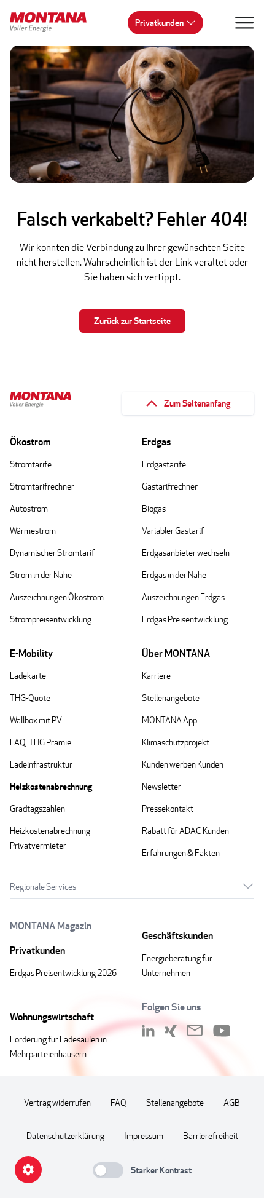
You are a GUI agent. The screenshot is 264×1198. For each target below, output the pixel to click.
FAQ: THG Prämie (40, 742)
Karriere (156, 675)
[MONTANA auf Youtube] (222, 1031)
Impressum (143, 1135)
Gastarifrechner (170, 486)
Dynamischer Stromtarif (52, 552)
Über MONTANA (176, 653)
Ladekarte (28, 675)
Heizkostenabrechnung (51, 786)
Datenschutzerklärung (65, 1135)
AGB (231, 1102)
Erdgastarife (164, 464)
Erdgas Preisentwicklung (185, 619)
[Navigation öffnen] (244, 23)
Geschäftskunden (177, 935)
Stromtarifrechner (42, 486)
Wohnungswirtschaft (52, 1016)
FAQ (118, 1102)
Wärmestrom (33, 530)
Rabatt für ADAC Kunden (185, 830)
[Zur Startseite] (53, 24)
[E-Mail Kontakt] (195, 1031)
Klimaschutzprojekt (175, 742)
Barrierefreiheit (210, 1135)
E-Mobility (31, 653)
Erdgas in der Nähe (174, 575)
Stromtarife (31, 464)
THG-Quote (30, 698)
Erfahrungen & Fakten (181, 853)
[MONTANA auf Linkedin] (148, 1031)
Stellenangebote (171, 698)
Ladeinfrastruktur (41, 764)
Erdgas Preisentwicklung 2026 (63, 972)
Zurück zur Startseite (132, 321)
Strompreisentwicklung (50, 619)
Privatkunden (159, 22)
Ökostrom (30, 441)
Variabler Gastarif (173, 530)
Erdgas (156, 441)
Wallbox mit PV (36, 720)
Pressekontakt (167, 808)
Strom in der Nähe (41, 575)
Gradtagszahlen (37, 808)
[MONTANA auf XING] (171, 1031)
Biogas (154, 508)
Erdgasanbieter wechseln (186, 552)
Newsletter (161, 786)
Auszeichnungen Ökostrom (57, 597)
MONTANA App (169, 720)
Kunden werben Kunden (182, 764)
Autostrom (29, 508)
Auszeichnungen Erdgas (183, 597)
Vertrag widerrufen (57, 1102)
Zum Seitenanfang (197, 403)
